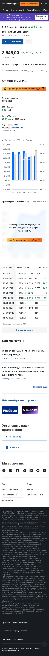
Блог (4, 484)
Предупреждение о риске (12, 639)
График (16, 64)
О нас (29, 484)
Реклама (30, 489)
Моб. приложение (10, 489)
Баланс (40, 71)
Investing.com (7, 358)
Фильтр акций (17, 10)
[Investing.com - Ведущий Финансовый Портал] (13, 4)
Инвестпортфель (10, 495)
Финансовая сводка (10, 71)
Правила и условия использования (15, 622)
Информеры (7, 500)
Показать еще (40, 387)
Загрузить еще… (24, 330)
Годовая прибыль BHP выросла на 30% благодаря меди (23, 352)
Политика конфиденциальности (14, 631)
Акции (5, 10)
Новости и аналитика (34, 64)
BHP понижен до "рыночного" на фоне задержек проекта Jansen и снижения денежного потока (23, 371)
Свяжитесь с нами (35, 495)
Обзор (5, 64)
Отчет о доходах (27, 71)
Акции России (33, 10)
